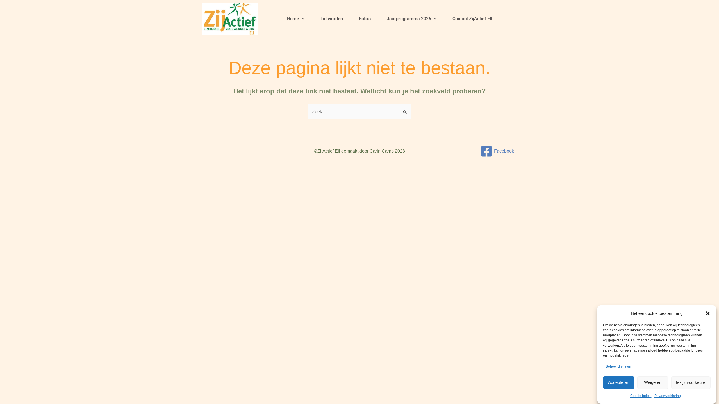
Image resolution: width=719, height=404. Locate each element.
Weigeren (652, 382)
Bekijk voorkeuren (690, 382)
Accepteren (618, 382)
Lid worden (331, 18)
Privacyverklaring (667, 396)
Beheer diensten (618, 367)
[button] (708, 313)
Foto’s (365, 18)
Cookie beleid (641, 396)
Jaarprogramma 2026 (409, 18)
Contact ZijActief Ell (472, 18)
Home (293, 18)
